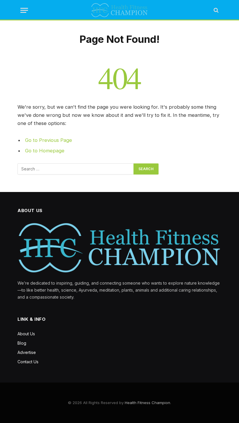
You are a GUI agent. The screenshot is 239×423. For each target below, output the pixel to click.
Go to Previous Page (48, 140)
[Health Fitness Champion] (119, 10)
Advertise (26, 352)
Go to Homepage (44, 151)
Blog (21, 343)
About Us (26, 333)
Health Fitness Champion (147, 402)
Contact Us (27, 361)
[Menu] (24, 10)
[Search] (215, 10)
